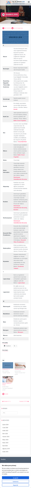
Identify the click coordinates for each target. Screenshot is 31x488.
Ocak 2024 (5, 427)
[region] (15, 475)
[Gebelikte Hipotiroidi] (20, 365)
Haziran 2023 (5, 436)
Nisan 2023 (5, 442)
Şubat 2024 (5, 424)
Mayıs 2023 (5, 439)
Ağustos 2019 (6, 448)
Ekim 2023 (5, 433)
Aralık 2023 (5, 430)
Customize (15, 481)
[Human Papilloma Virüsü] (7, 379)
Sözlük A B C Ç (6, 369)
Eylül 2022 (5, 445)
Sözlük (6, 394)
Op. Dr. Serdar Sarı (18, 28)
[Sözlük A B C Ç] (7, 365)
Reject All (15, 485)
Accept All (15, 478)
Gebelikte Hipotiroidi (20, 369)
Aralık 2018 (5, 451)
